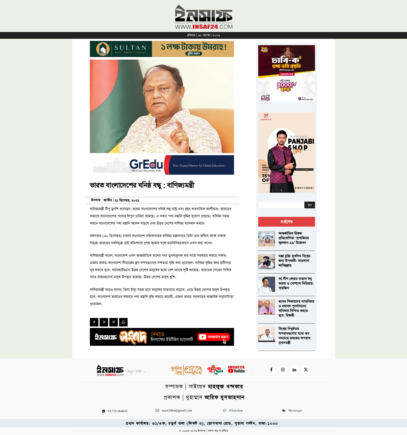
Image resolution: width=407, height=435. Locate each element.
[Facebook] (94, 322)
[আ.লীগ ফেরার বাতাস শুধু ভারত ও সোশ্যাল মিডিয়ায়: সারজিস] (266, 284)
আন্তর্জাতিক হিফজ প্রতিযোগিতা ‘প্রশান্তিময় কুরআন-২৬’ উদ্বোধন (294, 238)
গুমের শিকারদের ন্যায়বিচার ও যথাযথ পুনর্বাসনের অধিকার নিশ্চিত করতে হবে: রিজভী (296, 308)
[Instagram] (282, 370)
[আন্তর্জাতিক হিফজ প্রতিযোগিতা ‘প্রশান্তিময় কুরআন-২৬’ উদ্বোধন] (266, 239)
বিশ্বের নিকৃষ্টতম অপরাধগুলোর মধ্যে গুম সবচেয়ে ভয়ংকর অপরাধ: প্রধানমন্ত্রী (295, 335)
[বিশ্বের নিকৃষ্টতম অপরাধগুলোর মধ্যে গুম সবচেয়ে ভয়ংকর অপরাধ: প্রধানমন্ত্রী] (266, 334)
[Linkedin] (294, 370)
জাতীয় (108, 200)
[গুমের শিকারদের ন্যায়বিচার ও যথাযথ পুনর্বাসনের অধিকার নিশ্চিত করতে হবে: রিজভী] (266, 307)
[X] (104, 322)
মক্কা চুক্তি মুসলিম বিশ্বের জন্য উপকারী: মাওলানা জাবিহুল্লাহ (294, 261)
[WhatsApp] (123, 322)
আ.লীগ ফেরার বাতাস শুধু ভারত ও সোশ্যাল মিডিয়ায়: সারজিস (296, 283)
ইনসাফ (95, 200)
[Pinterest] (113, 322)
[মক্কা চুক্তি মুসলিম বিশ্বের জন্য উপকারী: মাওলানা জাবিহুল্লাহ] (266, 261)
